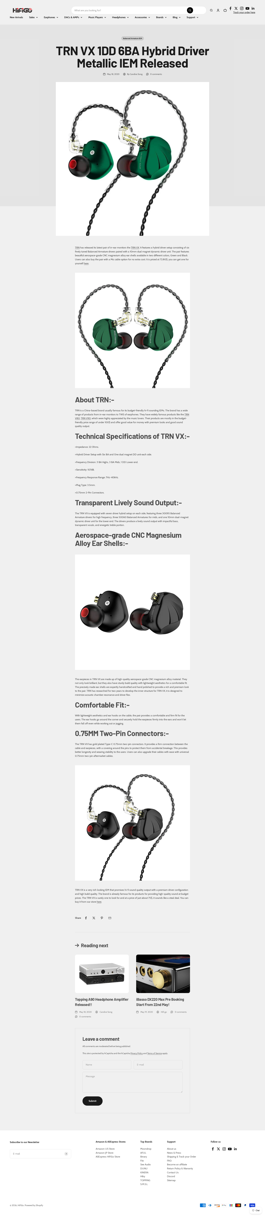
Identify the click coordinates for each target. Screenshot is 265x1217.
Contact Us (173, 1172)
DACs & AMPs (71, 17)
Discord (171, 1176)
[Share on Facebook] (86, 918)
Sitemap (171, 1180)
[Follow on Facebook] (230, 8)
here (86, 263)
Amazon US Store (105, 1148)
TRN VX (135, 247)
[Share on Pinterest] (102, 918)
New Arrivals (16, 17)
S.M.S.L (144, 1184)
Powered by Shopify (34, 1205)
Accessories (141, 17)
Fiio (142, 1160)
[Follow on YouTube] (247, 8)
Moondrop (145, 1148)
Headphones (119, 17)
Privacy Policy (137, 1053)
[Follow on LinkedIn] (253, 8)
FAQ (169, 1160)
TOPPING (145, 1180)
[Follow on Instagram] (242, 8)
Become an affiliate (177, 1164)
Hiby (142, 1176)
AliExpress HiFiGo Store (108, 1156)
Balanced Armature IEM (132, 38)
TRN (77, 247)
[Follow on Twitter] (236, 8)
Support (191, 17)
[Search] (190, 10)
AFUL (143, 1152)
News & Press (174, 1152)
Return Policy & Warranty (180, 1168)
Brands (159, 17)
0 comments (156, 74)
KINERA (144, 1172)
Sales (32, 17)
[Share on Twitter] (94, 918)
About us (171, 1148)
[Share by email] (110, 918)
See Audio (145, 1164)
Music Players (95, 17)
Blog (175, 17)
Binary (143, 1156)
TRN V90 (86, 418)
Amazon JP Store (104, 1152)
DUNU (144, 1168)
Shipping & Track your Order (181, 1156)
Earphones (49, 17)
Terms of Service (154, 1053)
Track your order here (244, 12)
